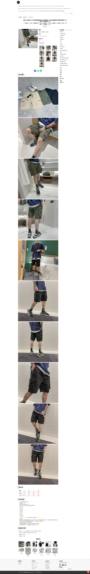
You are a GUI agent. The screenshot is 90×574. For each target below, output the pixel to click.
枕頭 (46, 11)
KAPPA (62, 6)
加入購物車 (42, 43)
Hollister (57, 6)
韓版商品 (62, 11)
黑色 (40, 32)
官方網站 (19, 563)
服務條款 (47, 565)
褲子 (49, 11)
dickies (38, 6)
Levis (28, 8)
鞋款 (59, 11)
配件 (51, 11)
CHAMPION (32, 6)
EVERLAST (42, 6)
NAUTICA (40, 8)
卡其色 (47, 32)
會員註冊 (47, 562)
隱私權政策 (47, 566)
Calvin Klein (25, 6)
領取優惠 (70, 568)
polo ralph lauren (48, 8)
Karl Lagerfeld (22, 8)
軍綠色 (43, 32)
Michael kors (34, 8)
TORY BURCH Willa (32, 11)
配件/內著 (55, 11)
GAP (49, 6)
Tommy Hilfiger (22, 11)
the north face (58, 8)
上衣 (38, 11)
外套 (41, 11)
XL (45, 36)
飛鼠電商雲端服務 (38, 572)
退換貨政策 (47, 567)
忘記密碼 (47, 563)
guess (52, 6)
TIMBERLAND (67, 8)
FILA (47, 6)
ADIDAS (20, 6)
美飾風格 (20, 17)
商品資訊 (45, 26)
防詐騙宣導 (47, 568)
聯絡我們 (19, 562)
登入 (50, 562)
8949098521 (30, 17)
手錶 (44, 11)
